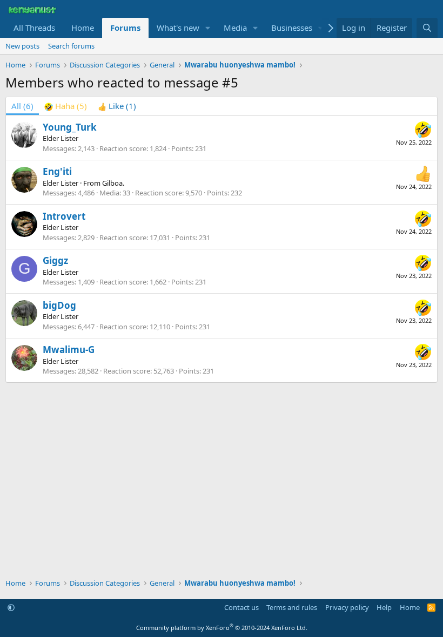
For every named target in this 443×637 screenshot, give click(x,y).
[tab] (65, 106)
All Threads (34, 27)
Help (384, 607)
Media (235, 27)
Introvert (64, 216)
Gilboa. (113, 183)
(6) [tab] (22, 105)
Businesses (291, 27)
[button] (208, 28)
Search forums (71, 46)
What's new (178, 27)
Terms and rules (291, 607)
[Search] (427, 28)
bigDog (59, 305)
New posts (22, 46)
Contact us (241, 607)
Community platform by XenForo (221, 628)
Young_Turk (70, 127)
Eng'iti (57, 171)
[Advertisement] (221, 415)
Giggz (55, 260)
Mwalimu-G (69, 349)
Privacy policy (347, 607)
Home (82, 27)
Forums (125, 27)
